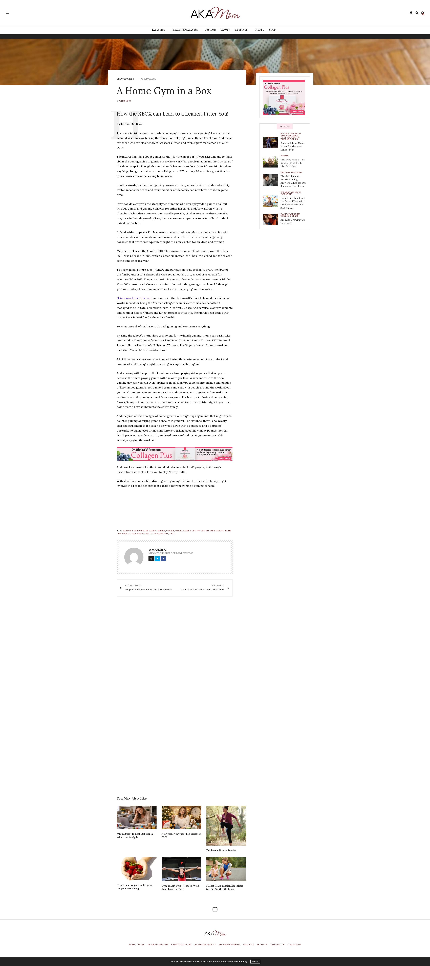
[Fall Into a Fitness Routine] (226, 826)
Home (132, 944)
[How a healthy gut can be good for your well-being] (137, 868)
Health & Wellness (185, 29)
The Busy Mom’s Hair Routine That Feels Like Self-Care (293, 163)
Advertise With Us (205, 944)
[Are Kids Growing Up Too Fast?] (272, 219)
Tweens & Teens (289, 139)
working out (161, 533)
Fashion (210, 29)
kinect (126, 533)
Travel (259, 29)
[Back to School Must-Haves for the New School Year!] (272, 142)
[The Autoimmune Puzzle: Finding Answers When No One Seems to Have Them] (272, 180)
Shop (272, 29)
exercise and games (145, 531)
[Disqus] (181, 648)
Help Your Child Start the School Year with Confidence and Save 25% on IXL (293, 202)
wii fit (149, 533)
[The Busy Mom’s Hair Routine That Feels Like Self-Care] (272, 162)
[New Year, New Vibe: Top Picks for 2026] (181, 817)
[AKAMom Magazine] (215, 13)
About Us (248, 944)
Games (178, 531)
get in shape (208, 531)
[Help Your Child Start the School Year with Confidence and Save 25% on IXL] (272, 201)
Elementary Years (291, 134)
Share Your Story (158, 944)
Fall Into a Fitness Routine (221, 850)
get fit (196, 531)
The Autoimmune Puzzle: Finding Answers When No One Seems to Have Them (294, 181)
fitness (161, 531)
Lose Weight (138, 533)
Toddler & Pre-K (290, 137)
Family (284, 214)
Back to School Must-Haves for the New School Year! (293, 146)
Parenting (158, 29)
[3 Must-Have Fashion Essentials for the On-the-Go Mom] (226, 869)
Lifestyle (241, 29)
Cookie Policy (239, 961)
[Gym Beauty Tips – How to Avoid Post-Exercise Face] (181, 869)
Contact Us (277, 944)
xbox (172, 533)
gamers (170, 531)
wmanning (125, 101)
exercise (128, 531)
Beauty (225, 29)
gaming (187, 531)
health (220, 531)
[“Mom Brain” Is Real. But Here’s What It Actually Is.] (137, 817)
